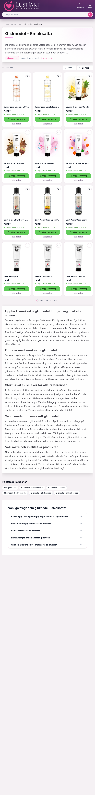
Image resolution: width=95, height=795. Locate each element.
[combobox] (87, 67)
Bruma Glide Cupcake (14, 163)
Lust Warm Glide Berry (76, 220)
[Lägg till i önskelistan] (27, 76)
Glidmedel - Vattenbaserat (32, 487)
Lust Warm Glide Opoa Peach (47, 220)
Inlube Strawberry (43, 276)
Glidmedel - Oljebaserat (41, 493)
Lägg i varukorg (18, 119)
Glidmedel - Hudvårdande (15, 493)
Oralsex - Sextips (47, 58)
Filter (70, 68)
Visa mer (11, 58)
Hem (7, 24)
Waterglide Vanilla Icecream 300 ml (47, 107)
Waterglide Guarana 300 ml (16, 107)
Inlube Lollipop (11, 276)
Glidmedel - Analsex (56, 487)
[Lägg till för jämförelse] (27, 81)
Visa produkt (16, 124)
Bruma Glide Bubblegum (77, 163)
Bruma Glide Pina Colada (77, 107)
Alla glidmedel (10, 487)
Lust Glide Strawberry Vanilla (16, 220)
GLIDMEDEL (16, 24)
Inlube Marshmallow (75, 276)
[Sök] (90, 14)
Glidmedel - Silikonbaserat (67, 493)
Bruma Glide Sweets (44, 163)
